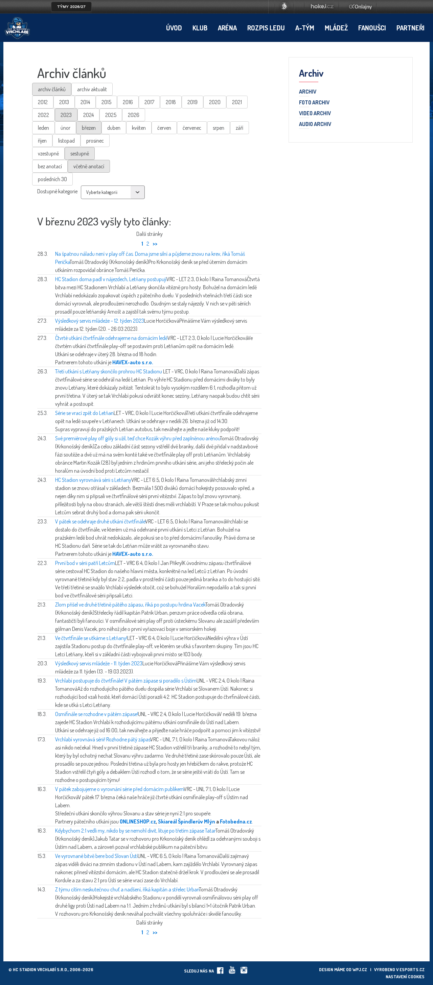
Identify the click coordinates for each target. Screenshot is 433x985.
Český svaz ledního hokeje (284, 7)
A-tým (304, 27)
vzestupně (48, 153)
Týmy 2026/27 (71, 7)
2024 (88, 115)
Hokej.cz (321, 7)
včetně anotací (88, 166)
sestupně (79, 153)
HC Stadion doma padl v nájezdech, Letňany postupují (110, 279)
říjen (42, 140)
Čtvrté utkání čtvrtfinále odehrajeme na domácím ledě (111, 338)
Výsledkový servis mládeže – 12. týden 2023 (99, 320)
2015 (106, 102)
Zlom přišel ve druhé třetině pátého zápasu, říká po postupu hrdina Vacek (130, 604)
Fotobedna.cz (236, 821)
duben (113, 127)
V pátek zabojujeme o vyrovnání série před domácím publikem (119, 789)
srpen (218, 127)
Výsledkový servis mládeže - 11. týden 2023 (98, 663)
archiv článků (52, 89)
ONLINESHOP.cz (138, 821)
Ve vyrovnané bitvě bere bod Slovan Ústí (96, 856)
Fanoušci (372, 27)
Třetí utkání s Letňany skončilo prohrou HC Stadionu (109, 371)
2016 (128, 102)
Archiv (307, 92)
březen (89, 127)
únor (65, 127)
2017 (149, 102)
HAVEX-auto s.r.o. (132, 362)
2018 (171, 102)
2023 (66, 115)
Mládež (336, 27)
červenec (192, 127)
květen (139, 127)
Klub (199, 27)
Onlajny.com (360, 7)
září (239, 127)
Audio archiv (315, 124)
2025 (110, 115)
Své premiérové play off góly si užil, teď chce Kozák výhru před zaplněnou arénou (137, 438)
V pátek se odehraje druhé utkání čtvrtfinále (100, 521)
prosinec (95, 140)
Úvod (174, 27)
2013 (64, 102)
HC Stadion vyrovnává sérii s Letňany (93, 479)
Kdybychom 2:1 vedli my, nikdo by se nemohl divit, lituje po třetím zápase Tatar (135, 830)
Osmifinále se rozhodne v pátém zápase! (96, 714)
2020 (215, 102)
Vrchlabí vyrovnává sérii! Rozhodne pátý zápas (102, 739)
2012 (43, 102)
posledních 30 (52, 179)
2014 (85, 102)
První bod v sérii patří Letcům (85, 563)
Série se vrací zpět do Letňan (84, 413)
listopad (66, 140)
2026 (133, 115)
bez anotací (50, 166)
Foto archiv (314, 103)
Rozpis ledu (266, 27)
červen (164, 127)
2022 (43, 115)
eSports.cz (412, 969)
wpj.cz (359, 969)
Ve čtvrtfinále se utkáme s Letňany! (91, 638)
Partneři (410, 27)
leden (43, 127)
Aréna (227, 27)
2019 (192, 102)
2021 (237, 102)
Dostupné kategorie (57, 191)
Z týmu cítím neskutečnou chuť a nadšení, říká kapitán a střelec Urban (127, 889)
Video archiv (315, 113)
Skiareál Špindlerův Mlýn (186, 821)
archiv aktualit (92, 89)
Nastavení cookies (405, 976)
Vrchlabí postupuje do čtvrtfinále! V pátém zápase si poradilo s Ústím (126, 680)
